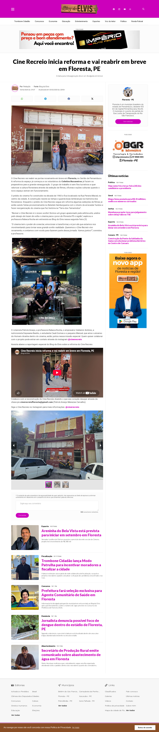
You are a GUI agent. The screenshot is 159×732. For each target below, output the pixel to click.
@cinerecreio (75, 339)
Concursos (39, 21)
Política (123, 21)
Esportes (96, 21)
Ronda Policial (137, 21)
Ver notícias (128, 122)
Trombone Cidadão (22, 21)
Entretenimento (81, 21)
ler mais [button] (75, 727)
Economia (53, 21)
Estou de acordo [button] (145, 728)
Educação (66, 21)
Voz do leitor (110, 21)
